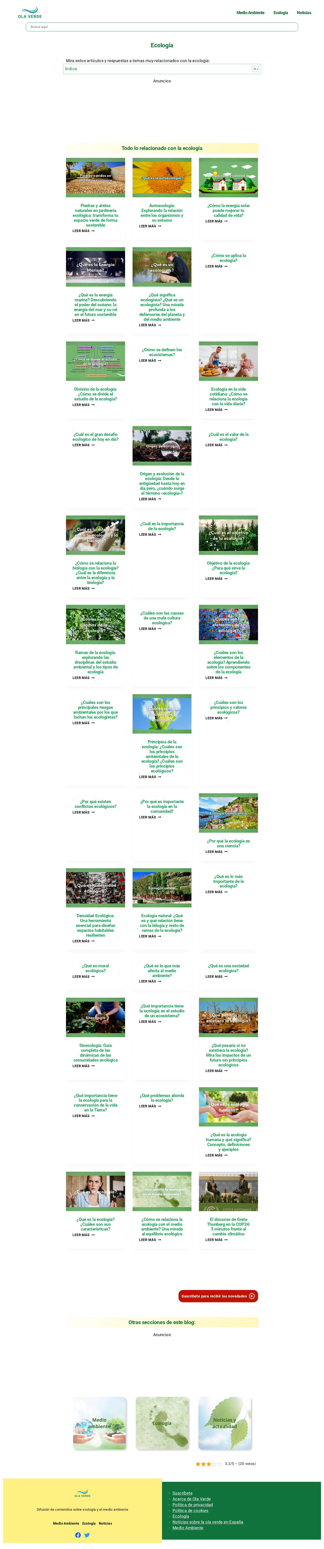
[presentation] (95, 177)
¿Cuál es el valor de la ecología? (228, 437)
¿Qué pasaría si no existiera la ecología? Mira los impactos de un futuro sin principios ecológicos (228, 1055)
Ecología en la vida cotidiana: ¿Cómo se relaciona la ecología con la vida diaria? (228, 396)
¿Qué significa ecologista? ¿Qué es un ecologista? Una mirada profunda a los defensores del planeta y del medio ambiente (162, 307)
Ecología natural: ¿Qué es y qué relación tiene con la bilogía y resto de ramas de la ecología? (162, 923)
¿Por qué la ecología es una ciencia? (228, 843)
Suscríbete (182, 1493)
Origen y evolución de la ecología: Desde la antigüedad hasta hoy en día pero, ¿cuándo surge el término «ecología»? (162, 484)
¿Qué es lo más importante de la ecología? (228, 881)
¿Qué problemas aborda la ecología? (162, 1098)
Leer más (84, 231)
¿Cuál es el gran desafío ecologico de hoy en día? (95, 437)
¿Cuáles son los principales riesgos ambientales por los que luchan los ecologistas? (95, 710)
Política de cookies (190, 1510)
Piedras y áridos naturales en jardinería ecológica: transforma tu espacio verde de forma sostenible (95, 215)
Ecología (180, 1516)
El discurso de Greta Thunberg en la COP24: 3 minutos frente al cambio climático (228, 1227)
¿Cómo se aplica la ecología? (228, 258)
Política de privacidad (192, 1504)
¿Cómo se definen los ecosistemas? (162, 352)
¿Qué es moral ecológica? (95, 968)
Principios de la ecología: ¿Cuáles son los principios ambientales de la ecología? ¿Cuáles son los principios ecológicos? (162, 757)
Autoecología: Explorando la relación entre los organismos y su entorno (162, 213)
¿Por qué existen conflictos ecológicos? (95, 804)
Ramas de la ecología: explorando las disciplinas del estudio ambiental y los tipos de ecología (95, 662)
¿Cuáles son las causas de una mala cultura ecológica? (162, 618)
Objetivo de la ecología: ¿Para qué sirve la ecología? (228, 568)
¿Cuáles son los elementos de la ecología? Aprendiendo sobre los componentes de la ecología (228, 662)
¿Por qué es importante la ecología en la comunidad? (162, 806)
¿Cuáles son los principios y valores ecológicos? (228, 707)
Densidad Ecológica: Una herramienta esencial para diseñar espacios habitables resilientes (95, 925)
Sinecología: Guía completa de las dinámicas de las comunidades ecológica (96, 1053)
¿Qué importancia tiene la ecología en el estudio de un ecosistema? (162, 1011)
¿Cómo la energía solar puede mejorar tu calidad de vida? (228, 210)
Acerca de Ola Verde (191, 1499)
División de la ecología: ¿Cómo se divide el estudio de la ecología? (95, 394)
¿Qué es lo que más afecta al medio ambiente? (162, 971)
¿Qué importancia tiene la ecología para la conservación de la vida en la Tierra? (95, 1103)
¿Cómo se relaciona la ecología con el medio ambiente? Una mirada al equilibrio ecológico (162, 1227)
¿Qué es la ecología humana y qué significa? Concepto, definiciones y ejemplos (228, 1142)
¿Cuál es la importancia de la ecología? (162, 526)
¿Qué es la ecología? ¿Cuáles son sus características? (95, 1224)
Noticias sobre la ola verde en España (207, 1522)
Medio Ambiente (187, 1528)
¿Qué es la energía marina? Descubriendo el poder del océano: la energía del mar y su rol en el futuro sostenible (95, 305)
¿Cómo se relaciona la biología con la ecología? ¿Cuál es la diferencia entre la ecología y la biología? (95, 573)
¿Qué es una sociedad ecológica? (228, 968)
